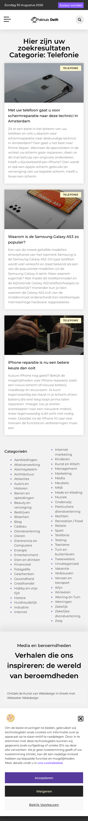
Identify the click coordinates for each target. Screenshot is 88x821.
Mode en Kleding (68, 492)
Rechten (61, 516)
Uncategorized (67, 564)
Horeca (20, 598)
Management (66, 468)
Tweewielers (65, 559)
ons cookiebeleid (50, 763)
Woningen (63, 602)
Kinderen (62, 459)
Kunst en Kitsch (67, 464)
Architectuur (24, 474)
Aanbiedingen (25, 460)
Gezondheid (24, 579)
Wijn (59, 587)
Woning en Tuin (67, 597)
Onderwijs (63, 502)
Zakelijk (61, 606)
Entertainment (26, 555)
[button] (80, 718)
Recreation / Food (69, 521)
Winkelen (63, 592)
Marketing (63, 473)
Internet (20, 612)
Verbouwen (64, 573)
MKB (59, 487)
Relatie (60, 526)
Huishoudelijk (25, 602)
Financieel (22, 564)
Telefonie (62, 535)
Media (60, 478)
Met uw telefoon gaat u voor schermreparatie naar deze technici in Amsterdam (43, 115)
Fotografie (22, 569)
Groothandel (24, 583)
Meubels (62, 483)
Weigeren (44, 791)
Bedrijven (22, 512)
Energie (20, 550)
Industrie (21, 607)
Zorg (58, 621)
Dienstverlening (27, 531)
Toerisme (62, 545)
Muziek (61, 497)
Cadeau (20, 526)
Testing (60, 540)
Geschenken (24, 574)
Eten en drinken (27, 560)
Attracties (21, 479)
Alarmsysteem (25, 469)
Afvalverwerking (27, 465)
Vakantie (62, 568)
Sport (59, 530)
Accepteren (44, 778)
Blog (18, 522)
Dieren (19, 536)
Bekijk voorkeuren (44, 805)
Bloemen (21, 517)
